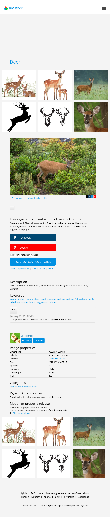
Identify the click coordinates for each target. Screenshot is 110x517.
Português (68, 496)
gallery (38, 340)
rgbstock (16, 8)
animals (13, 386)
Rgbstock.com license (26, 393)
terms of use (24, 413)
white (53, 302)
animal (13, 299)
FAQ (14, 413)
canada (29, 299)
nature (70, 299)
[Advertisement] (55, 36)
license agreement (56, 493)
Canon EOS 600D (57, 358)
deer (37, 299)
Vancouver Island (26, 302)
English (25, 496)
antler (21, 299)
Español (47, 496)
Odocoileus (81, 299)
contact (41, 493)
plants (35, 386)
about (86, 493)
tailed (13, 302)
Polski (57, 496)
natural (61, 299)
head (43, 299)
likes (46, 198)
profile (26, 340)
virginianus (43, 302)
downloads (34, 198)
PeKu (31, 316)
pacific (91, 299)
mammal (51, 299)
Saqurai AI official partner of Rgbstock (72, 505)
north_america (24, 386)
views (19, 198)
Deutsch (35, 496)
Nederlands (82, 496)
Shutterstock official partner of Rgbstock (38, 505)
